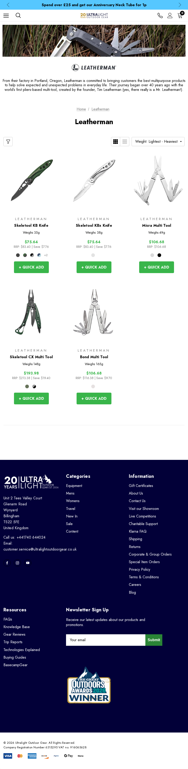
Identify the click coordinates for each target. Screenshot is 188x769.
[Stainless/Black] (32, 255)
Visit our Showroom (144, 508)
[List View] (124, 141)
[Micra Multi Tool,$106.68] (157, 181)
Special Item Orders (144, 562)
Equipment (74, 485)
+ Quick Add (31, 267)
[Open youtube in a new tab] (27, 563)
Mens (70, 493)
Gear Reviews (14, 634)
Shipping (135, 539)
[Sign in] (170, 15)
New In (71, 516)
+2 (46, 255)
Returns (135, 546)
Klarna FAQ (138, 531)
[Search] (18, 15)
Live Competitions (142, 516)
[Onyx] (18, 255)
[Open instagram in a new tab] (17, 563)
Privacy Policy (139, 569)
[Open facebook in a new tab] (7, 563)
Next (179, 5)
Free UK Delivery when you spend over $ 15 (94, 5)
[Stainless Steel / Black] (34, 386)
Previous (8, 5)
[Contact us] (160, 15)
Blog (132, 592)
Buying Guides (14, 657)
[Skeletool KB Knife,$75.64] (31, 181)
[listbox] (158, 141)
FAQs (7, 619)
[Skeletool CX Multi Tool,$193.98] (31, 312)
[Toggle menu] (6, 15)
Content (72, 531)
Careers (135, 584)
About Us (136, 493)
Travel (70, 508)
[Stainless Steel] (93, 255)
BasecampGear (15, 665)
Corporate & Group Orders (150, 554)
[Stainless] (152, 255)
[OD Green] (25, 255)
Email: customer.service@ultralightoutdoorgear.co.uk (40, 546)
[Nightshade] (39, 255)
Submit (154, 640)
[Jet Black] (159, 255)
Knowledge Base (16, 626)
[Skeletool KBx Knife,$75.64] (94, 181)
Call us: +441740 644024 (24, 537)
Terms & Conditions (144, 577)
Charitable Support (143, 523)
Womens (73, 500)
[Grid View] (115, 141)
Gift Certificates (141, 485)
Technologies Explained (21, 649)
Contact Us (137, 500)
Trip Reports (12, 642)
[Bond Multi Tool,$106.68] (94, 312)
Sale (69, 523)
